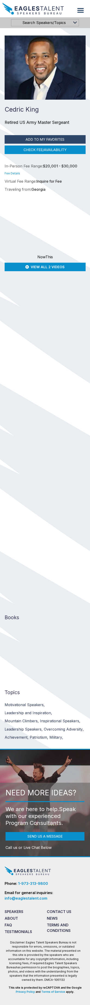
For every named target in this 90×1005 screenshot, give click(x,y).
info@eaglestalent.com (26, 898)
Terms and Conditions (59, 928)
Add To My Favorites (45, 139)
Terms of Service (53, 991)
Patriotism (39, 737)
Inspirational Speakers (60, 721)
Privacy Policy (25, 991)
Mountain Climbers (22, 721)
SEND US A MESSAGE (45, 836)
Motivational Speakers (25, 704)
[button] (80, 10)
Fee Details (12, 173)
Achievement (17, 737)
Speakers (14, 911)
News (52, 918)
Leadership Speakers (24, 729)
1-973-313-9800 (33, 883)
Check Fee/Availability (45, 150)
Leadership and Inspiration (28, 713)
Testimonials (18, 931)
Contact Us (59, 911)
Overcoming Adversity (64, 729)
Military (56, 737)
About (11, 918)
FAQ (8, 925)
